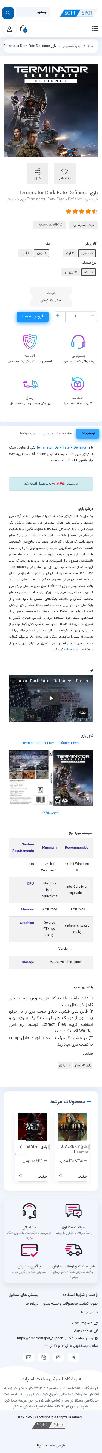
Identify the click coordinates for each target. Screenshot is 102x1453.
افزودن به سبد (32, 316)
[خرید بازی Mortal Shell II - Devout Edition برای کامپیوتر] (32, 1127)
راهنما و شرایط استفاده (80, 1295)
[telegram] (73, 1357)
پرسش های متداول (23, 1295)
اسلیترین (79, 225)
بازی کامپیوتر (72, 46)
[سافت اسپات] (51, 1425)
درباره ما (32, 1304)
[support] (43, 1357)
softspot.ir (44, 1417)
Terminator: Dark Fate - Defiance (61, 447)
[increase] (58, 316)
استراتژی (64, 1065)
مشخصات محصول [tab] (57, 433)
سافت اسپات (72, 649)
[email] (29, 1357)
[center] (8, 13)
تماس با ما (89, 1312)
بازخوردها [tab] (27, 433)
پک (47, 244)
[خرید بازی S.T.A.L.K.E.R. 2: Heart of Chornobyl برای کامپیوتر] (72, 1127)
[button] (81, 1147)
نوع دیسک (89, 262)
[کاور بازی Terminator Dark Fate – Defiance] (51, 778)
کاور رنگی (91, 244)
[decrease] (93, 316)
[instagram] (58, 1357)
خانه (91, 46)
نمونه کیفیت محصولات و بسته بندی (70, 1304)
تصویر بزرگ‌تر (50, 812)
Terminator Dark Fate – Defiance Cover (51, 743)
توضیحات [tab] (88, 433)
